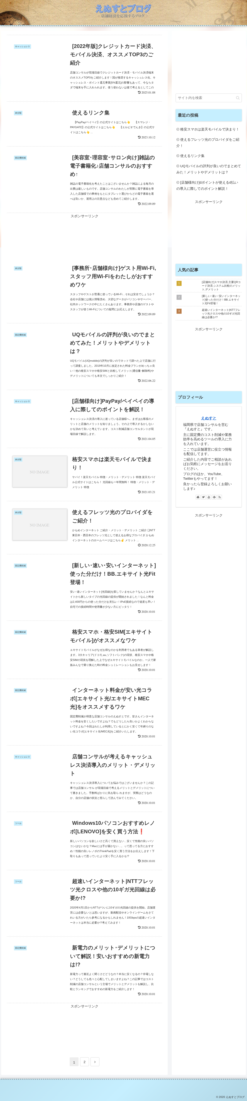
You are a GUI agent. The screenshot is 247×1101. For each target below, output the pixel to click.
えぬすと (209, 418)
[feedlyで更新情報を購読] (214, 497)
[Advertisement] (84, 235)
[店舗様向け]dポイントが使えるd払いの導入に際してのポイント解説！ (207, 186)
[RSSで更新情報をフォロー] (219, 497)
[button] (237, 98)
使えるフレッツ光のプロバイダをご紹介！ (207, 143)
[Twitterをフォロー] (203, 497)
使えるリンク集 (192, 156)
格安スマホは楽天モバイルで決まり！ (209, 129)
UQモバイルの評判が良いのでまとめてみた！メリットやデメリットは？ (208, 169)
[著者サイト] (198, 497)
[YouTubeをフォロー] (208, 497)
